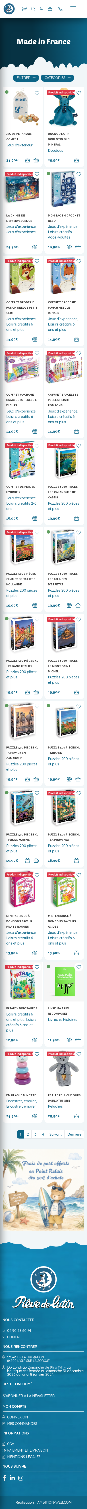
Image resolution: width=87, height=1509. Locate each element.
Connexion (17, 1417)
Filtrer (24, 77)
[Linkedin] (12, 1478)
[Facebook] (4, 1478)
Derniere (74, 1134)
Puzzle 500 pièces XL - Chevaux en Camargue (22, 753)
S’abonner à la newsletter (29, 1396)
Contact (15, 1337)
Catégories (55, 77)
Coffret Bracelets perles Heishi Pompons (63, 400)
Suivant (56, 1134)
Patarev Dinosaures (21, 1008)
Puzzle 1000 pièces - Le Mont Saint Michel (64, 666)
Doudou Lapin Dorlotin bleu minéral (59, 139)
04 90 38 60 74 (19, 1330)
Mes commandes (22, 1423)
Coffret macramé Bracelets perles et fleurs (22, 400)
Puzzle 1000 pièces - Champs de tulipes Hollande (22, 579)
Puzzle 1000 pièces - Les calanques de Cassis (64, 492)
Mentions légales (24, 1456)
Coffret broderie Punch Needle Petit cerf (21, 308)
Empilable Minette (21, 1095)
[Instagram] (20, 1478)
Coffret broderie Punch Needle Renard (62, 308)
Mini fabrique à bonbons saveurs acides (62, 921)
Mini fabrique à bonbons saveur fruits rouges (19, 921)
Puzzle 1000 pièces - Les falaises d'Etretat (64, 579)
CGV (10, 1444)
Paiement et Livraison (27, 1450)
